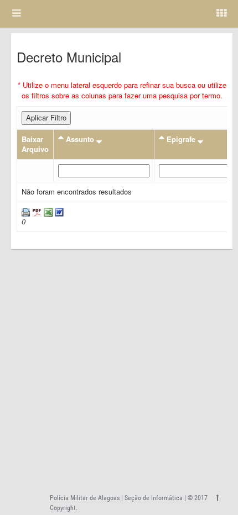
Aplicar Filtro (46, 117)
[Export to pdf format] (36, 211)
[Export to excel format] (47, 211)
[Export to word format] (58, 211)
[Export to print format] (26, 211)
